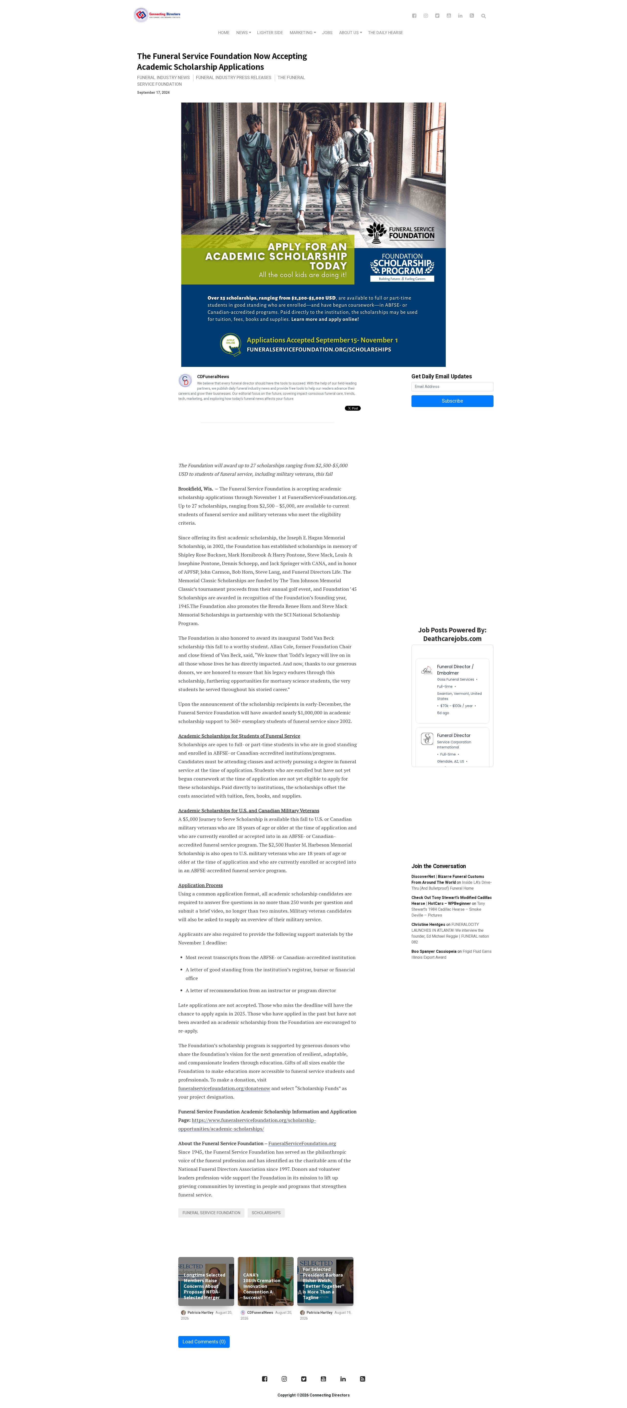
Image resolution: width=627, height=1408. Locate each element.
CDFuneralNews (213, 376)
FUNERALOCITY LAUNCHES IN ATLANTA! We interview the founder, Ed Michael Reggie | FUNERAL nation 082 (450, 933)
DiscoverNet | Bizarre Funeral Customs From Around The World (447, 879)
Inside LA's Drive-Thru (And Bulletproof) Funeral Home (451, 885)
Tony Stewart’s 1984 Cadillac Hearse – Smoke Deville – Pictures (448, 909)
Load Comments (204, 1341)
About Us (349, 33)
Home (223, 33)
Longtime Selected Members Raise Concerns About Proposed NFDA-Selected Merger (204, 1286)
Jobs (327, 33)
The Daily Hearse (385, 33)
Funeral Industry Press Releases (233, 77)
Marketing (301, 33)
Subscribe (452, 401)
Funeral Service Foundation (211, 1213)
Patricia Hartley (200, 1312)
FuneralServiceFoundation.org (302, 1143)
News (242, 33)
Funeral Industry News (163, 77)
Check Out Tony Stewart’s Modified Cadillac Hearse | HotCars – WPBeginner (451, 901)
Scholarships (266, 1213)
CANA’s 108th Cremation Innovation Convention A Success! (261, 1286)
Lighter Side (270, 33)
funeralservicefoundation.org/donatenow (224, 1088)
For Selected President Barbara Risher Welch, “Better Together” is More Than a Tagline (323, 1283)
